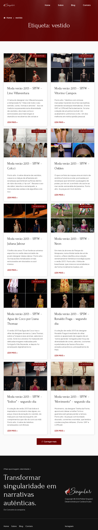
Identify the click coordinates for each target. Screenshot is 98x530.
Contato (87, 5)
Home (47, 5)
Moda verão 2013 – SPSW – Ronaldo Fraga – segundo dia (71, 319)
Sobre (60, 5)
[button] (49, 441)
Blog (73, 5)
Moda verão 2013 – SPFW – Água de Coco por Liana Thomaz (24, 319)
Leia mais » (12, 122)
